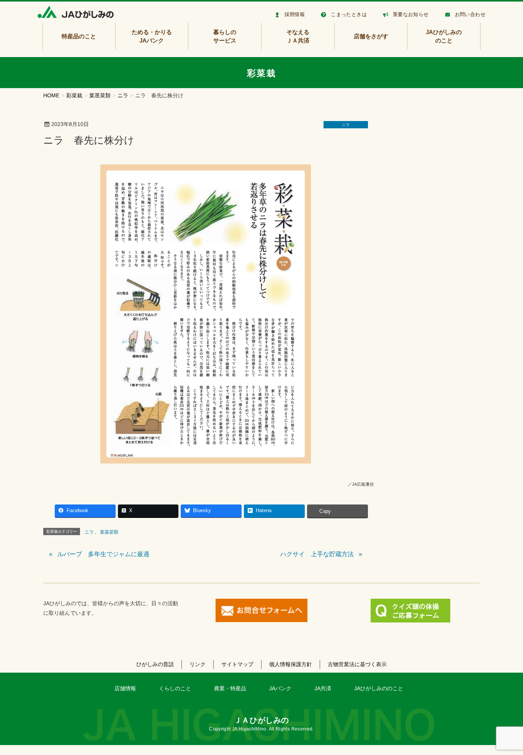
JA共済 (322, 688)
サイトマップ (237, 664)
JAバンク (280, 688)
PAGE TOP (504, 725)
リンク (198, 664)
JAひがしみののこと (378, 688)
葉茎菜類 (109, 532)
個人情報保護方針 (290, 664)
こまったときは (349, 14)
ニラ (346, 125)
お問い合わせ (470, 14)
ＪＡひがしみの (261, 720)
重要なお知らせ (411, 14)
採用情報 (294, 14)
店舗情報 (125, 688)
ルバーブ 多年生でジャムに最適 (103, 554)
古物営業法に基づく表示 (357, 664)
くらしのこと (175, 688)
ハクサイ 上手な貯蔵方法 (317, 554)
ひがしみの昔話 (155, 664)
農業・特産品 (230, 688)
